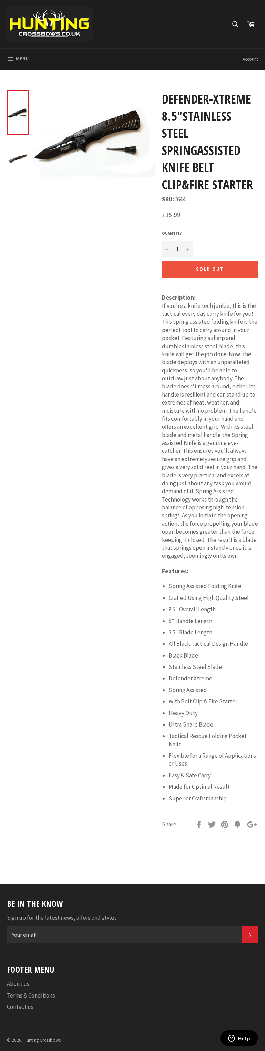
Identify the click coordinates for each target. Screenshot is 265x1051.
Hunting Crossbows (42, 1040)
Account (250, 59)
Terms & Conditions (31, 995)
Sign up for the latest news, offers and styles (62, 918)
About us (18, 983)
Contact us (20, 1007)
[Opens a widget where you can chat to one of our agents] (239, 1039)
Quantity (172, 233)
